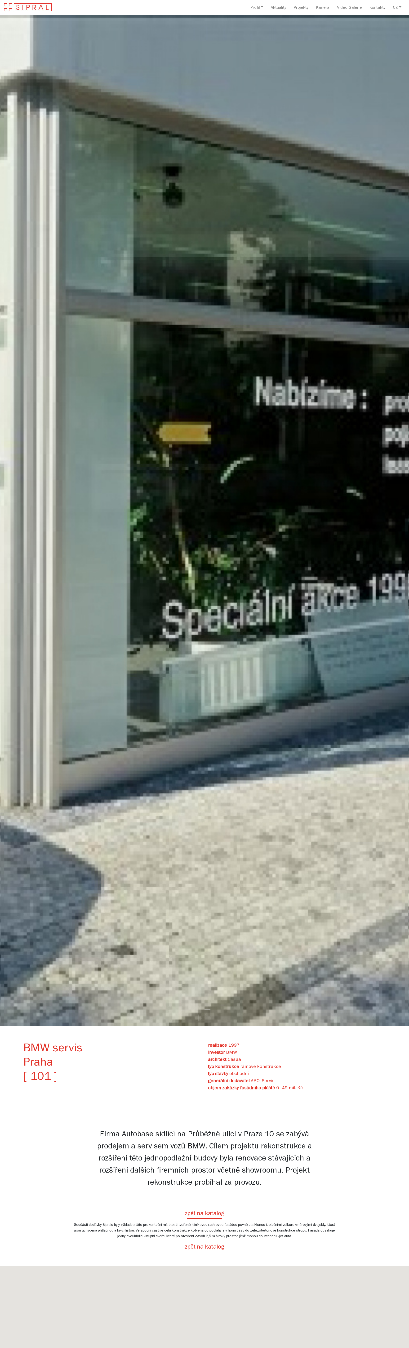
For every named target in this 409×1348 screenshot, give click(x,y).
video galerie (349, 8)
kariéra (322, 8)
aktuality (278, 8)
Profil (255, 8)
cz (395, 8)
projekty (301, 8)
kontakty (377, 8)
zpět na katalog (204, 1214)
